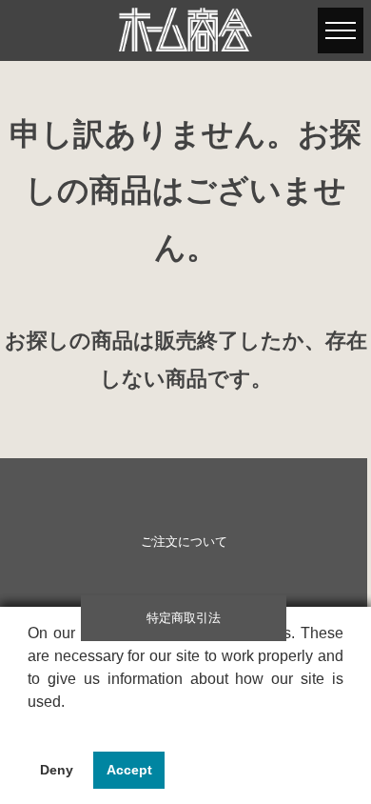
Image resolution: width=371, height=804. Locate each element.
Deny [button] (56, 769)
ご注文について (184, 542)
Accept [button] (129, 769)
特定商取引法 (183, 618)
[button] (30, 726)
